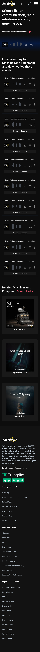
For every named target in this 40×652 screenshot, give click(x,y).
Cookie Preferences (9, 520)
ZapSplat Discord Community (13, 566)
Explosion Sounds (8, 606)
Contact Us (6, 538)
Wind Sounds (7, 638)
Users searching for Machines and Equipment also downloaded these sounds (18, 65)
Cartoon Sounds (8, 634)
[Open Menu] (36, 3)
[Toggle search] (21, 4)
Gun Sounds (6, 597)
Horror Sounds (7, 620)
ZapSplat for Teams (9, 552)
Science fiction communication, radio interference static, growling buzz (18, 17)
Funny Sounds (7, 592)
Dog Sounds (6, 615)
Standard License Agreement (14, 31)
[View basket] (29, 4)
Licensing (5, 493)
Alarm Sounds (7, 625)
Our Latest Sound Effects (11, 587)
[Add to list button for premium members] (31, 44)
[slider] (16, 44)
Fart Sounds (6, 611)
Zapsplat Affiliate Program (12, 575)
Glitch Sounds (7, 629)
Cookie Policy (7, 516)
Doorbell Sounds (8, 601)
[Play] (5, 44)
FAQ (3, 542)
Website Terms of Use (10, 506)
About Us (5, 533)
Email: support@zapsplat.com (14, 468)
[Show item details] (36, 44)
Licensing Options (20, 90)
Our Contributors (8, 561)
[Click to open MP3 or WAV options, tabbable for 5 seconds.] (26, 44)
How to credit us (8, 547)
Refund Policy (7, 502)
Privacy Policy (7, 511)
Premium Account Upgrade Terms (14, 497)
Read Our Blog (7, 570)
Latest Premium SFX (9, 556)
